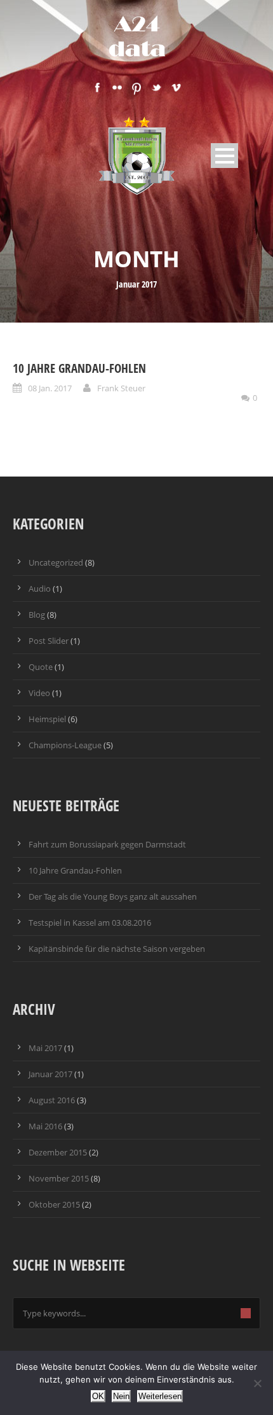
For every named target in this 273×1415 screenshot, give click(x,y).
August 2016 (52, 1100)
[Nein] (257, 1383)
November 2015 (59, 1178)
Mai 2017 (45, 1048)
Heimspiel (47, 719)
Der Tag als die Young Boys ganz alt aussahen (113, 896)
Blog (37, 614)
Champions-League (65, 745)
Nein (121, 1396)
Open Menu (224, 155)
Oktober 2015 (54, 1204)
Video (39, 693)
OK (98, 1396)
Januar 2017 (50, 1074)
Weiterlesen (160, 1396)
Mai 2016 (45, 1126)
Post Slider (49, 640)
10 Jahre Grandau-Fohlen (79, 368)
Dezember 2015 (58, 1152)
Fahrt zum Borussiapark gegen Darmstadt (107, 844)
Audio (40, 588)
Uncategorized (56, 562)
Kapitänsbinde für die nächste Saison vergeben (117, 948)
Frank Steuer (121, 388)
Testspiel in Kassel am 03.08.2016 (90, 922)
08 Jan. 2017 (50, 388)
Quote (41, 667)
